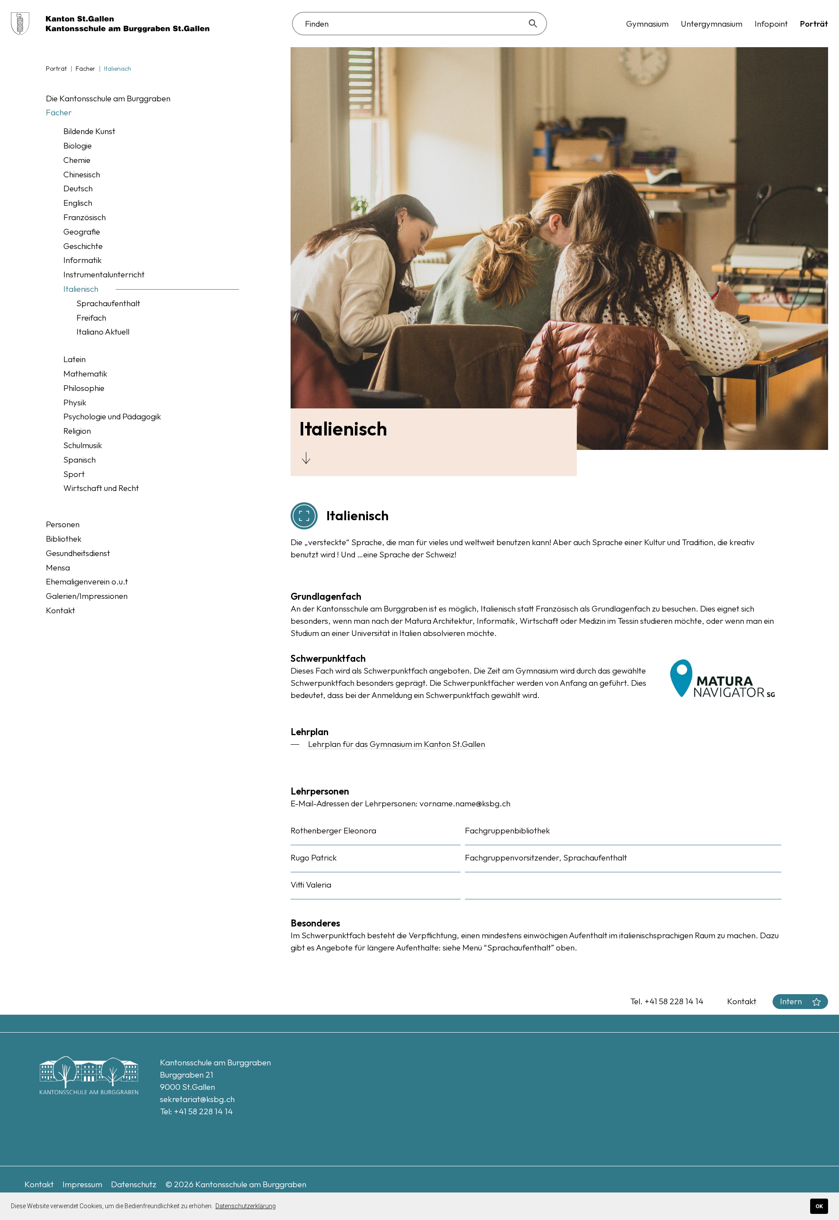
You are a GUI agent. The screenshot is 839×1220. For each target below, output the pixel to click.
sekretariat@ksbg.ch (197, 1099)
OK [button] (819, 1206)
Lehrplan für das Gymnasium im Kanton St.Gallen (396, 744)
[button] (647, 23)
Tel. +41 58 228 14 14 (667, 1001)
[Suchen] (534, 23)
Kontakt (741, 1001)
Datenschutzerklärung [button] (245, 1206)
